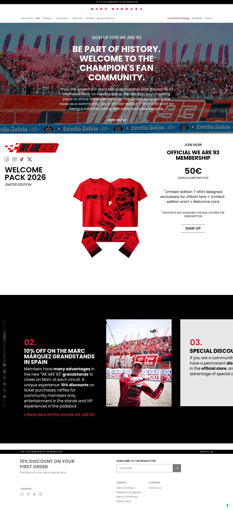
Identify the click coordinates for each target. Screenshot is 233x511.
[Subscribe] (177, 468)
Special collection (105, 18)
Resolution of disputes (128, 492)
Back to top (207, 452)
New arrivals (27, 18)
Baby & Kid (78, 18)
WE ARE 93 (197, 18)
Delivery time (123, 501)
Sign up (193, 228)
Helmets (90, 18)
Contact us (155, 487)
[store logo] (116, 9)
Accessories (62, 18)
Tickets (208, 18)
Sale (38, 18)
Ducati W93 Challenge (178, 18)
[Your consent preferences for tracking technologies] (227, 505)
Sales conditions (125, 487)
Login (187, 6)
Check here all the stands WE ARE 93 (51, 414)
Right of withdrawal (127, 496)
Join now (116, 120)
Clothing (47, 18)
